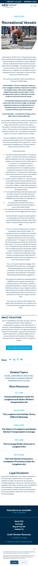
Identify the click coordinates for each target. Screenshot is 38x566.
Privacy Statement (25, 553)
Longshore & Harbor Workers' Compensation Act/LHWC (19, 379)
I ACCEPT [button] (14, 562)
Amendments (17, 376)
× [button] (34, 548)
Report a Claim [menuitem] (14, 2)
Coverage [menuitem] (19, 524)
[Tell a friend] (10, 360)
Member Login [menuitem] (30, 2)
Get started (20, 512)
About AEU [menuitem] (19, 521)
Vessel (7, 376)
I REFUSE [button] (23, 562)
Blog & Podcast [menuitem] (19, 526)
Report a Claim (20, 538)
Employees (28, 376)
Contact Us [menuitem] (19, 529)
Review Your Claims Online (20, 542)
